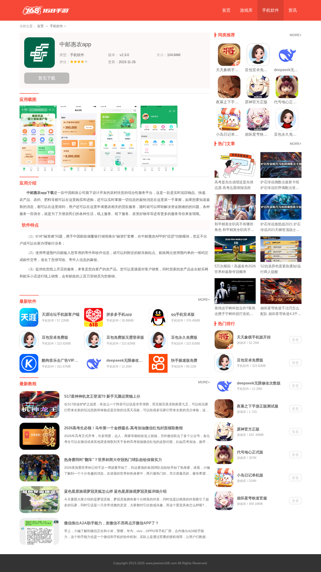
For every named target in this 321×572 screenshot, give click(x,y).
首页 (226, 10)
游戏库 (246, 10)
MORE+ (204, 299)
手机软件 (270, 10)
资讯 (292, 10)
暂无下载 (46, 78)
